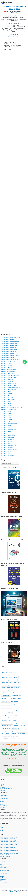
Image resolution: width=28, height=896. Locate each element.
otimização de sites (6, 731)
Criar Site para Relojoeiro (6, 363)
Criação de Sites (4, 83)
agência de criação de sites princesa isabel (15, 253)
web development (21, 738)
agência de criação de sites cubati (16, 166)
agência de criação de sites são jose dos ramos (16, 302)
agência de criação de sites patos (13, 236)
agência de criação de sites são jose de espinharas (15, 293)
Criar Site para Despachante (7, 397)
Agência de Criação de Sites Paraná (8, 351)
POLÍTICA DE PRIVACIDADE (6, 788)
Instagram (2, 829)
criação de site (16, 704)
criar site (4, 698)
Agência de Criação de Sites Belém (8, 339)
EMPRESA (2, 784)
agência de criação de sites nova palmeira (10, 230)
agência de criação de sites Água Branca (9, 100)
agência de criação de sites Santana (9, 679)
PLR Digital (2, 863)
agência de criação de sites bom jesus (9, 131)
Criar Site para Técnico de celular (8, 361)
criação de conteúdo (6, 704)
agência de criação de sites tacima (8, 322)
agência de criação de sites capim (18, 152)
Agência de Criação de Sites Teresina (9, 409)
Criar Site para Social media (7, 447)
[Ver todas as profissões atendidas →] (14, 35)
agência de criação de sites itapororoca (14, 191)
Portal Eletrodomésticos (5, 882)
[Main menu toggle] (25, 2)
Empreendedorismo (4, 798)
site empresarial (21, 733)
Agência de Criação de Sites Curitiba (9, 349)
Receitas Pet (2, 871)
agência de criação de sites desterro (12, 174)
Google (1, 830)
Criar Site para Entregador (6, 393)
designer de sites (5, 710)
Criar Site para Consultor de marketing (9, 449)
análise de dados (5, 692)
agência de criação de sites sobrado (14, 317)
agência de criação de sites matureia (18, 219)
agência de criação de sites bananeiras (9, 119)
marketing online (15, 728)
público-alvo (13, 733)
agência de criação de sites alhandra (9, 107)
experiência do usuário (16, 717)
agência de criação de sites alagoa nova (13, 103)
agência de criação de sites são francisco (10, 286)
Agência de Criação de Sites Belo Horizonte (10, 355)
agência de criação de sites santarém (13, 278)
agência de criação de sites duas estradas (12, 177)
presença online (5, 733)
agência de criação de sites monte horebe (17, 222)
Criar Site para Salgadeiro (6, 415)
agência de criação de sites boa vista (17, 129)
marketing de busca (17, 723)
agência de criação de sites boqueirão (13, 134)
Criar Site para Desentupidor (7, 379)
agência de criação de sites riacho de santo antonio (12, 262)
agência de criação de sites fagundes (14, 180)
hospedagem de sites (6, 720)
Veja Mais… (6, 819)
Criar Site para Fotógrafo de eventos (9, 423)
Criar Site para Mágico (6, 425)
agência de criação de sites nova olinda (15, 228)
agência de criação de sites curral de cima (13, 171)
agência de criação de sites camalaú (9, 150)
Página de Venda (3, 805)
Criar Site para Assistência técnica (8, 383)
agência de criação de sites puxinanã (9, 255)
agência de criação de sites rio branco (10, 674)
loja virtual (15, 720)
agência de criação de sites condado (14, 160)
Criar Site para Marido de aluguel (8, 373)
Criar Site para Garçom (6, 411)
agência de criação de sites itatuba (8, 193)
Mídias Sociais (3, 804)
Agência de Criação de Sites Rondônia (9, 345)
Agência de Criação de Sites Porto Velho (9, 347)
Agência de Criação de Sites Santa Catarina (10, 359)
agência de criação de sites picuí (8, 243)
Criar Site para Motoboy (6, 395)
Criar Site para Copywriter (6, 451)
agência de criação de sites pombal (8, 252)
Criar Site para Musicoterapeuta (8, 435)
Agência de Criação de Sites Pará (8, 353)
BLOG (1, 785)
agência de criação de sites (7, 669)
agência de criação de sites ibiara (15, 185)
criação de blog (5, 701)
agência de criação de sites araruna (13, 112)
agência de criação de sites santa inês (15, 271)
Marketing (2, 801)
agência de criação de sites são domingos (10, 685)
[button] (25, 362)
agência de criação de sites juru (19, 200)
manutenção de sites (6, 723)
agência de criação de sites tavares (14, 324)
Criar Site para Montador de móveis (8, 389)
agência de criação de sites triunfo (12, 327)
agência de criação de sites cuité (8, 168)
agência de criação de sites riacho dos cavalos (11, 264)
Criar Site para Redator (6, 453)
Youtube (1, 831)
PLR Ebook (2, 864)
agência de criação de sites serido (13, 309)
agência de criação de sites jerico (14, 194)
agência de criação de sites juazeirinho (15, 197)
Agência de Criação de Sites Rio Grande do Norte (11, 407)
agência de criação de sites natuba (15, 225)
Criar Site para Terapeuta (6, 441)
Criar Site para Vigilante (6, 403)
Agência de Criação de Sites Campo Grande (10, 337)
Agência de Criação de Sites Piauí (8, 371)
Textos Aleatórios (3, 868)
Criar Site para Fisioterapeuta (7, 439)
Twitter (1, 827)
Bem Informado (3, 879)
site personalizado (14, 736)
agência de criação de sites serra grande (15, 312)
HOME (1, 782)
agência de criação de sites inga (13, 188)
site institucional (5, 736)
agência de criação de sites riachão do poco (15, 261)
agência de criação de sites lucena (8, 208)
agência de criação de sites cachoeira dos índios (11, 141)
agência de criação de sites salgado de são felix (16, 266)
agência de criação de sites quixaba (16, 256)
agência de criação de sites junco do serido (10, 199)
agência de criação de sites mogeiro (8, 221)
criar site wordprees (15, 698)
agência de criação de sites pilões (13, 244)
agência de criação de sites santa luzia (9, 272)
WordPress (2, 807)
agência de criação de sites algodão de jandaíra (15, 106)
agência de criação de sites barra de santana (13, 122)
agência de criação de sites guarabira (17, 182)
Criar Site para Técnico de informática (9, 385)
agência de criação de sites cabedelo (16, 140)
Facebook (2, 826)
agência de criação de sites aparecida (15, 109)
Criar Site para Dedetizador (7, 381)
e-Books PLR (2, 861)
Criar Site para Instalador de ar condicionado (10, 387)
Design (1, 796)
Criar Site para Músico (6, 431)
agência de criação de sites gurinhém (9, 184)
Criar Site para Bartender (6, 413)
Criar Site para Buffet (5, 421)
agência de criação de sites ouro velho (13, 233)
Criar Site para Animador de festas (8, 429)
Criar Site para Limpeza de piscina (8, 377)
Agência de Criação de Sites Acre (8, 357)
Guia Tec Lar (2, 877)
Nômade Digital (3, 867)
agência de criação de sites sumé (18, 321)
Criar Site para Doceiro (6, 417)
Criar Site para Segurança (6, 405)
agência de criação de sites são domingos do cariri (15, 284)
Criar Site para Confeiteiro (6, 419)
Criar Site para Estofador (6, 367)
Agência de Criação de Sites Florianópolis (10, 341)
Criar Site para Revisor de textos (8, 455)
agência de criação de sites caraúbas (9, 153)
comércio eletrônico (6, 695)
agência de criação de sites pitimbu (13, 247)
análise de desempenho (17, 692)
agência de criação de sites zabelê (12, 333)
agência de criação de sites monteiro (9, 224)
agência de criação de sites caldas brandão (16, 149)
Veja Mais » (5, 98)
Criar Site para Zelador (6, 401)
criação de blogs (14, 701)
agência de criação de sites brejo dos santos (16, 137)
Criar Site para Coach (5, 443)
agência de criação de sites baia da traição (15, 118)
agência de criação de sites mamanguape (10, 210)
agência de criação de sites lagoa (8, 202)
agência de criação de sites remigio (8, 258)
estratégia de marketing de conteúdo (9, 715)
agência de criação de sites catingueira (15, 156)
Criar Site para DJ (5, 433)
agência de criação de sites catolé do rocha (10, 157)
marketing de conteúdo (7, 725)
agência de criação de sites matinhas (9, 218)
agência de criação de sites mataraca (16, 216)
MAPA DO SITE (3, 790)
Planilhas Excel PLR (4, 873)
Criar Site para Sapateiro (6, 365)
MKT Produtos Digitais (4, 870)
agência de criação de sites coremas (12, 163)
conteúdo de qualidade (17, 695)
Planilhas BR (2, 874)
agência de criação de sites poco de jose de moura (15, 250)
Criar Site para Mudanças (6, 391)
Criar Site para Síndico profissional (8, 399)
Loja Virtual (2, 799)
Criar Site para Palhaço (6, 427)
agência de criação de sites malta (16, 209)
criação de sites (6, 707)
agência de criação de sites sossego (13, 319)
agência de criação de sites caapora (9, 138)
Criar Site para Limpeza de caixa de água (10, 375)
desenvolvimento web (18, 707)
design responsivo (16, 710)
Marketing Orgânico (4, 802)
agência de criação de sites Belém (15, 125)
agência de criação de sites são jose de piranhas (11, 294)
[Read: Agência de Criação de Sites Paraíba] (14, 69)
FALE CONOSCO (3, 787)
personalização (15, 731)
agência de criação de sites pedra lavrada (13, 238)
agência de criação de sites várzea (13, 330)
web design (13, 738)
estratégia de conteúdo (7, 712)
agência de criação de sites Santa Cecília (10, 268)
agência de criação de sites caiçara (13, 146)
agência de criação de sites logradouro (18, 206)
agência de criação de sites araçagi (8, 110)
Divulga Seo (2, 876)
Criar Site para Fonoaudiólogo (7, 437)
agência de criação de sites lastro (11, 205)
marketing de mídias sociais (19, 725)
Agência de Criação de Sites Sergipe (9, 343)
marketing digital (6, 728)
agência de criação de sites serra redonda (10, 314)
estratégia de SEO (6, 717)
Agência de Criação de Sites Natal (8, 369)
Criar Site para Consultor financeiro (8, 445)
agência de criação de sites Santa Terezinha (11, 682)
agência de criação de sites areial (13, 115)
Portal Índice (2, 880)
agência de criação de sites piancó (16, 241)
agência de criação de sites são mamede (9, 303)
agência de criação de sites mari (13, 213)
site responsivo (5, 738)
